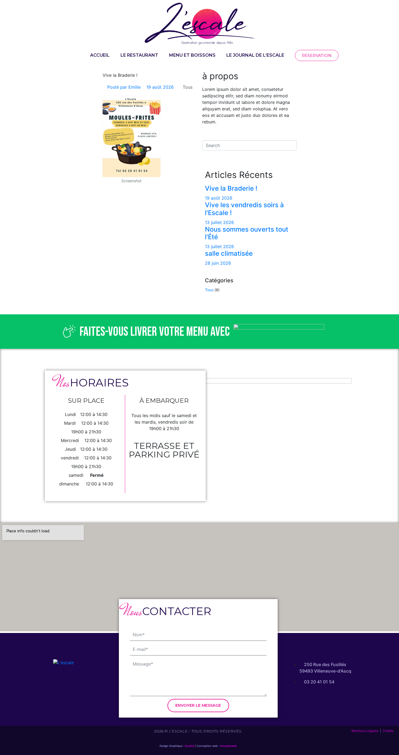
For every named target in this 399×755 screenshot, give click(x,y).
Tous (187, 87)
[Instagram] (63, 683)
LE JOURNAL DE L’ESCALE (255, 55)
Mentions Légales (365, 731)
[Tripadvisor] (78, 683)
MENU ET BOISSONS (192, 55)
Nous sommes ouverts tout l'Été (246, 233)
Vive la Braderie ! (231, 188)
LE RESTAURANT (139, 55)
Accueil (100, 55)
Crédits (388, 731)
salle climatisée (229, 253)
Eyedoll (189, 745)
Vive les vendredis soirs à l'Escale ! (244, 209)
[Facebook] (48, 683)
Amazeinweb (228, 745)
